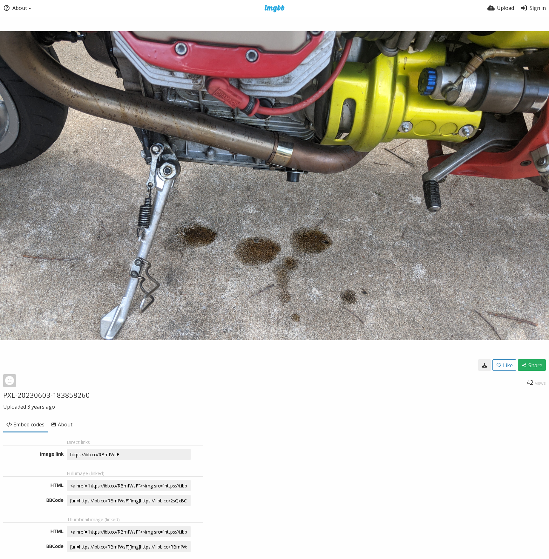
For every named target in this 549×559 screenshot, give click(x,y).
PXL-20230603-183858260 (46, 395)
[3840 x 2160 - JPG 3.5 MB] (484, 365)
